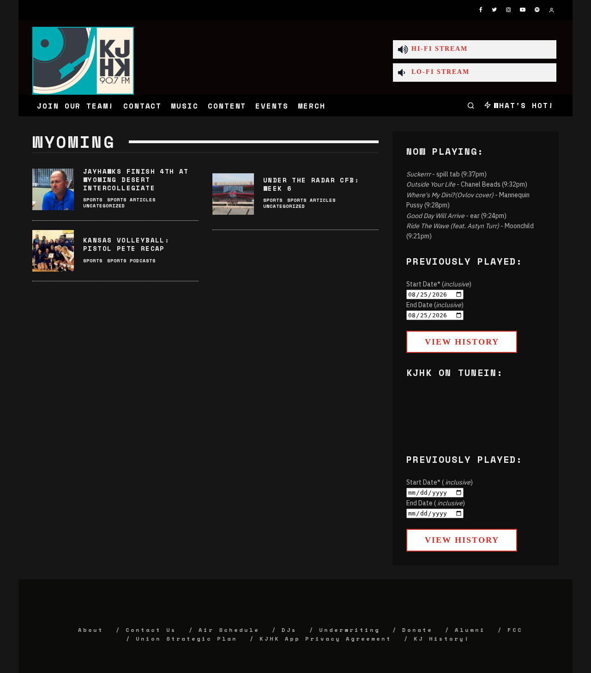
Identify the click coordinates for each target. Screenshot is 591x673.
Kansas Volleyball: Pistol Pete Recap (126, 244)
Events (272, 105)
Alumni (470, 630)
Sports (93, 200)
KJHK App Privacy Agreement (325, 639)
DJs (289, 630)
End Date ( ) (435, 503)
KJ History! (442, 639)
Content (227, 105)
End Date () (435, 305)
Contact (142, 105)
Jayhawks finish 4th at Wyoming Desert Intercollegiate (136, 179)
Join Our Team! (75, 105)
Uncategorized (104, 206)
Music (185, 105)
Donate (417, 630)
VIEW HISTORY (462, 341)
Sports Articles (131, 200)
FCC (515, 630)
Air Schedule (229, 630)
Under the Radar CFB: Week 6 (311, 184)
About (90, 630)
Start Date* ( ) (439, 482)
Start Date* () (438, 284)
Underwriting (349, 630)
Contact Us (151, 630)
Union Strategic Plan (186, 639)
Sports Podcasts (131, 261)
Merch (312, 105)
